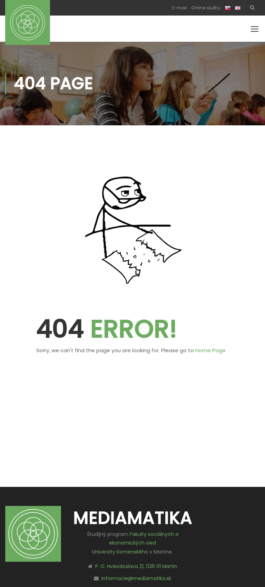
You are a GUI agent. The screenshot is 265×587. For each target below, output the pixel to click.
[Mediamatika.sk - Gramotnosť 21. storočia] (27, 22)
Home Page (210, 350)
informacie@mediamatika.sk (136, 578)
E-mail (179, 7)
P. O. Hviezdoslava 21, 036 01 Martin (136, 566)
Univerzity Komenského (120, 551)
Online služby (205, 7)
